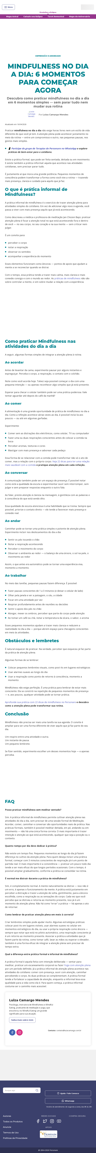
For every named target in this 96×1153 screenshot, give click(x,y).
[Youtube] (59, 1121)
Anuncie (7, 1127)
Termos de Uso (11, 1132)
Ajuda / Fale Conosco (69, 1093)
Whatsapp (69, 1101)
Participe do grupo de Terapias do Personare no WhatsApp (43, 148)
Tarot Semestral (56, 16)
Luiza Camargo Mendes (55, 114)
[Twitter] (45, 1121)
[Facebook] (12, 1032)
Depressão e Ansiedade (48, 56)
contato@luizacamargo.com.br (68, 1030)
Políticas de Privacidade (15, 1138)
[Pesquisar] (37, 1090)
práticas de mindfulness (67, 278)
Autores (7, 1116)
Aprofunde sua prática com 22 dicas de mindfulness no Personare (40, 702)
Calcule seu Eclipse (33, 16)
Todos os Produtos (13, 1121)
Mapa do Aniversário (79, 16)
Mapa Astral (12, 16)
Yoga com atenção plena (77, 965)
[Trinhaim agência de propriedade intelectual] (48, 1137)
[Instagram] (19, 1032)
